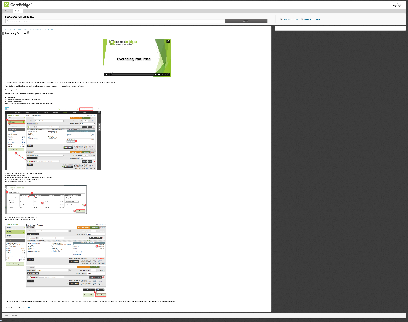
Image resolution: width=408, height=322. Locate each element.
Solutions (18, 11)
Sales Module (22, 29)
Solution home (10, 29)
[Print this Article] (28, 32)
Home (7, 11)
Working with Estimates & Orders (41, 29)
